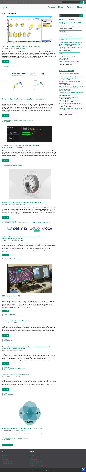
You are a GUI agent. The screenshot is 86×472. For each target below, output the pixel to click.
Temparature (39, 222)
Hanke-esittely (13, 64)
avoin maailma (13, 438)
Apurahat (32, 455)
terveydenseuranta (46, 222)
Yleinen (17, 64)
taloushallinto (19, 259)
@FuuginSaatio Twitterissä (36, 465)
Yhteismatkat (5, 459)
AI (4, 222)
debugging (6, 165)
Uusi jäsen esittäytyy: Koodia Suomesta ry (69, 73)
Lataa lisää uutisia (8, 445)
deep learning (10, 120)
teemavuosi (22, 368)
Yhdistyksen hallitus (7, 463)
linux (19, 315)
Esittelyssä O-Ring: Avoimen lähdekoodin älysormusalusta (22, 202)
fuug (14, 120)
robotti (21, 315)
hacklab (16, 315)
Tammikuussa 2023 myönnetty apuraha (16, 375)
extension (10, 165)
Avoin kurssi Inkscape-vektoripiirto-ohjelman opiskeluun (21, 46)
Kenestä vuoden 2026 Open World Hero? (69, 112)
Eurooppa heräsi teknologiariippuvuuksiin (68, 97)
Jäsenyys (4, 457)
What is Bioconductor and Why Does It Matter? (70, 26)
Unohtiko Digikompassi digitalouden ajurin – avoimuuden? (22, 428)
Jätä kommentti (7, 121)
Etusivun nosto (7, 64)
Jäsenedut (4, 455)
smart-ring (31, 222)
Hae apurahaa (33, 457)
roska (24, 315)
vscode (20, 165)
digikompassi (19, 438)
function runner (15, 165)
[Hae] (81, 2)
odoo (16, 259)
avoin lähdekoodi (13, 222)
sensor (27, 222)
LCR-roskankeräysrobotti (11, 296)
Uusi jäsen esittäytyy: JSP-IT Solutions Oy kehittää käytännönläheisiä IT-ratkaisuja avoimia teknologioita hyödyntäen (71, 88)
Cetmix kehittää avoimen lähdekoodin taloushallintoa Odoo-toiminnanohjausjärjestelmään (23, 238)
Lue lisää (6, 61)
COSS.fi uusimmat (66, 71)
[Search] (81, 15)
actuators (5, 120)
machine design (19, 120)
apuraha (5, 259)
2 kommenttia (6, 66)
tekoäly (35, 222)
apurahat (5, 394)
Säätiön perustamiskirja (35, 461)
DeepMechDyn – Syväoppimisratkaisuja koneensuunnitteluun (23, 99)
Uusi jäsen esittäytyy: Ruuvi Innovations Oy (69, 100)
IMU (17, 222)
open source (25, 120)
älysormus (7, 222)
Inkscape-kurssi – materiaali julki (66, 34)
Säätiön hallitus (33, 463)
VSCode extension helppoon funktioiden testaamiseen (21, 145)
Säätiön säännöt (34, 459)
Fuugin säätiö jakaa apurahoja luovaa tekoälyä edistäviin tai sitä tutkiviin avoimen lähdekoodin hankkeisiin (27, 348)
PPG (25, 222)
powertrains (30, 120)
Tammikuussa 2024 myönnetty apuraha (16, 321)
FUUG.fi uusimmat (66, 19)
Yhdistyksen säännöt (7, 461)
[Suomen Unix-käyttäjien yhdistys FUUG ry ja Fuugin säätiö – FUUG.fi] (5, 7)
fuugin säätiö (9, 340)
